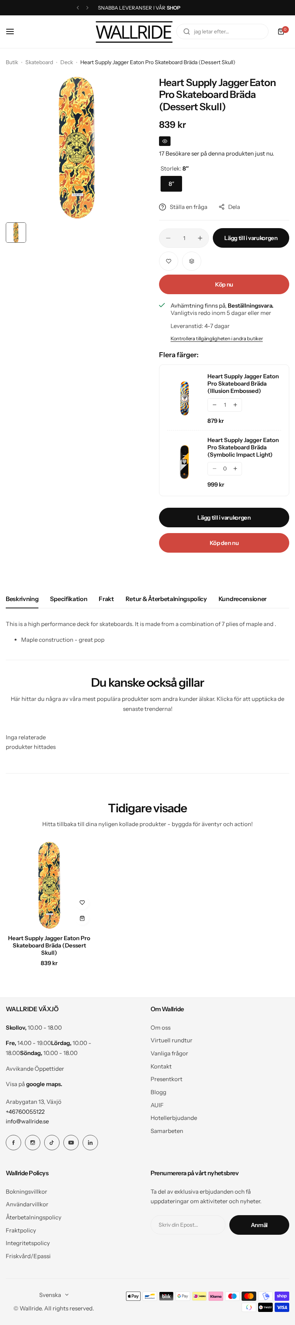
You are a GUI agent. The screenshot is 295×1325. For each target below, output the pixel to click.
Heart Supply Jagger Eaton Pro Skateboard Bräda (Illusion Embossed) (243, 383)
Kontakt (161, 1066)
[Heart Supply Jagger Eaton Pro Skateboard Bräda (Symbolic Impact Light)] (184, 462)
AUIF (157, 1105)
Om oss (161, 1027)
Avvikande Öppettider (35, 1068)
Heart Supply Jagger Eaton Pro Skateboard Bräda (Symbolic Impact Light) (243, 447)
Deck (66, 62)
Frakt (106, 599)
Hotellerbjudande (174, 1117)
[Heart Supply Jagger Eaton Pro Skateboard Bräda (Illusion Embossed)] (184, 398)
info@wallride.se (27, 1121)
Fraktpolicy (21, 1230)
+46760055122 (25, 1111)
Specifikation (68, 599)
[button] (78, 8)
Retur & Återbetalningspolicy (166, 599)
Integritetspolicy (28, 1243)
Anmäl (259, 1225)
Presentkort (166, 1079)
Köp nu (224, 284)
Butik (12, 62)
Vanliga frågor (169, 1053)
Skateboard (39, 62)
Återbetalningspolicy (33, 1217)
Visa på (34, 1084)
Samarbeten (167, 1131)
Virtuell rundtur (171, 1040)
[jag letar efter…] (186, 31)
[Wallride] (134, 31)
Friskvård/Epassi (28, 1256)
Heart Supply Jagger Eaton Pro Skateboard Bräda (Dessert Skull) (49, 945)
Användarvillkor (27, 1204)
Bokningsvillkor (26, 1191)
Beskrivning (22, 599)
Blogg (158, 1092)
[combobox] (222, 31)
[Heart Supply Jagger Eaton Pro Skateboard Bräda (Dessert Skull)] (49, 885)
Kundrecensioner (243, 599)
